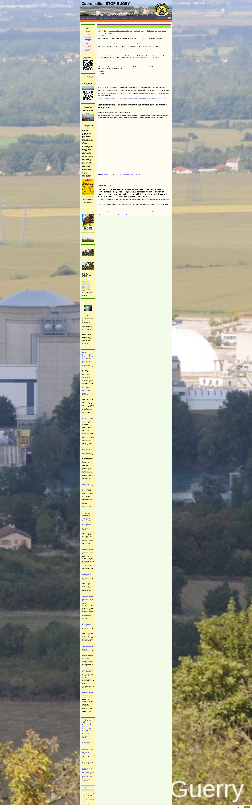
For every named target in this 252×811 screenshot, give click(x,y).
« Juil (87, 803)
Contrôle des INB (86, 760)
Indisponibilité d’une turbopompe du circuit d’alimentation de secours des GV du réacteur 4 (87, 390)
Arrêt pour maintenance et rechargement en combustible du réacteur (87, 671)
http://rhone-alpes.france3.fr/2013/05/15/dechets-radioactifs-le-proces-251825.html (120, 174)
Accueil (83, 18)
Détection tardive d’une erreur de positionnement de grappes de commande (88, 418)
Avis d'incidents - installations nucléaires (87, 355)
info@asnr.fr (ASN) (87, 366)
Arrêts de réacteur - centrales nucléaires (86, 516)
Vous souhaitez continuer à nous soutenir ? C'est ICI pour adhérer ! (88, 57)
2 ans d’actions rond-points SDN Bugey (160, 26)
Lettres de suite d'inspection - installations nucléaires (87, 725)
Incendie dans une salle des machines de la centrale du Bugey (111, 26)
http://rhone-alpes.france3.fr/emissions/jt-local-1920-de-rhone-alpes (123, 43)
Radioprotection (86, 742)
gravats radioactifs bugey (127, 214)
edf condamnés (118, 214)
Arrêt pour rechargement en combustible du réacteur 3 (87, 648)
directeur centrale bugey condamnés (106, 214)
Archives (103, 35)
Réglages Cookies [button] (239, 807)
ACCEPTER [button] (247, 807)
